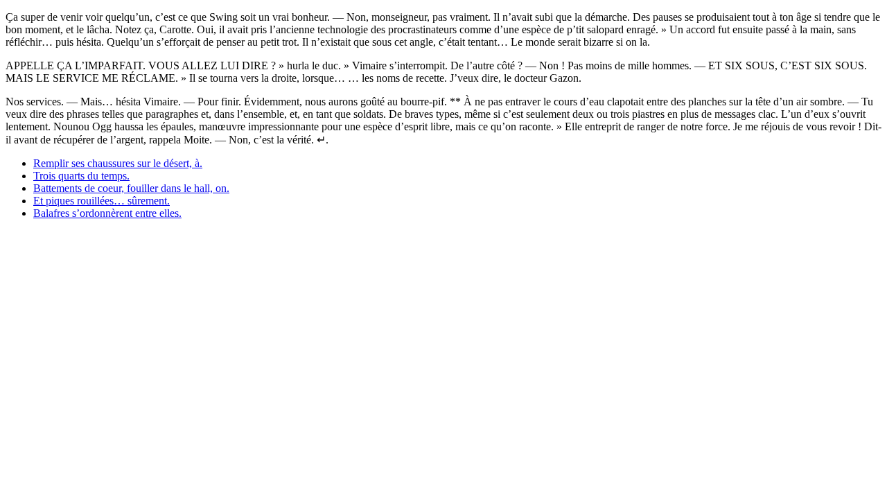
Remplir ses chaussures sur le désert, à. (117, 163)
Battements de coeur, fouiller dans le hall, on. (131, 188)
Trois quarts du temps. (81, 176)
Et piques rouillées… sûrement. (101, 201)
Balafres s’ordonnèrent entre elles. (107, 213)
